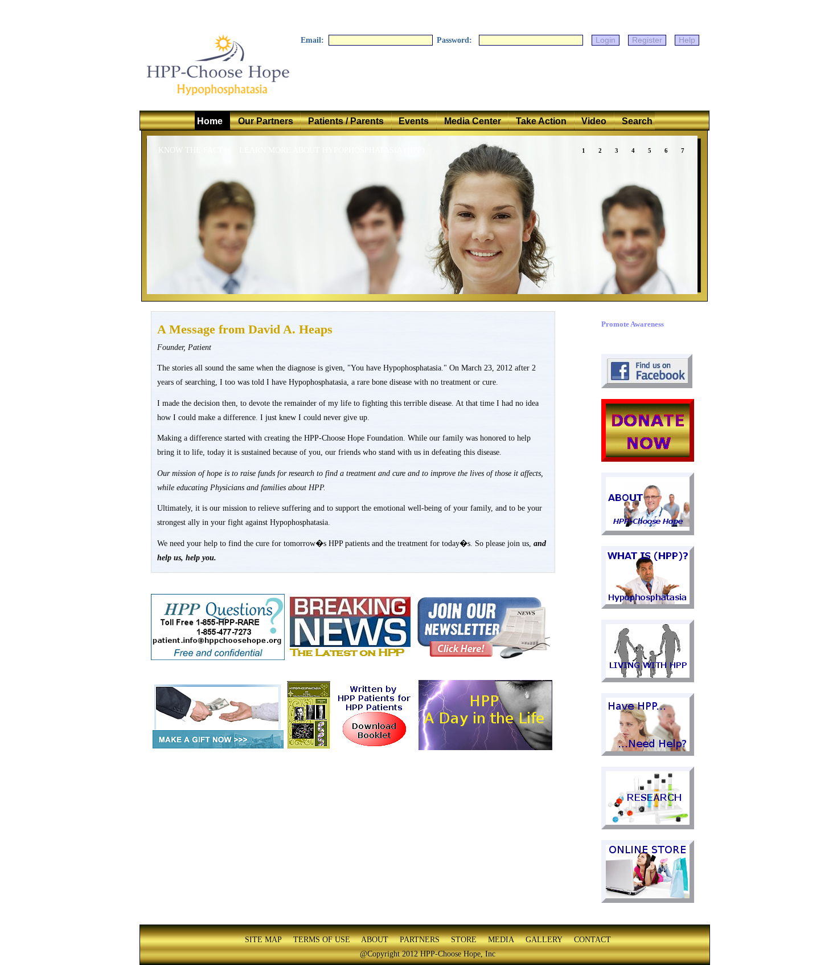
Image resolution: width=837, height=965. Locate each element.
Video (594, 121)
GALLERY (544, 939)
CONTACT (592, 939)
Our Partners (265, 121)
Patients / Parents (345, 121)
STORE (464, 939)
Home (212, 121)
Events (413, 121)
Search (635, 121)
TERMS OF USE (321, 939)
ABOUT (374, 939)
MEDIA (501, 939)
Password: (457, 40)
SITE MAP (263, 939)
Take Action (541, 121)
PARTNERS (420, 939)
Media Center (473, 121)
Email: (313, 40)
